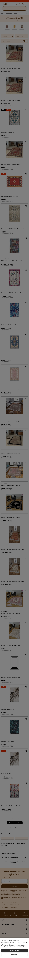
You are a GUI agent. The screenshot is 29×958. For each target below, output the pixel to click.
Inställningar (14, 954)
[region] (14, 948)
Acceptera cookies (14, 950)
